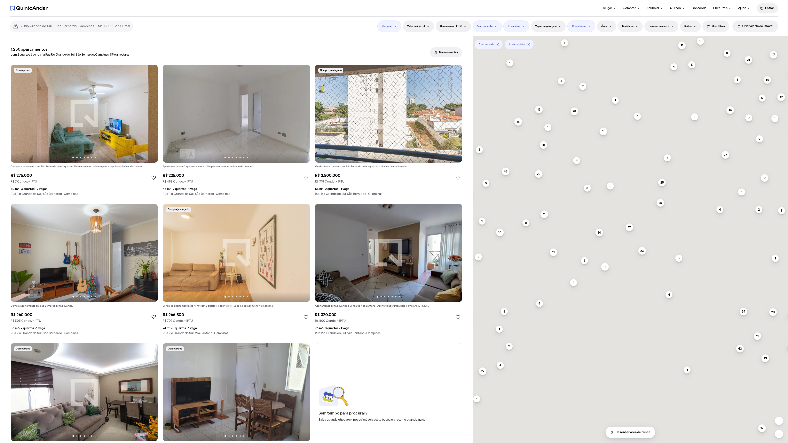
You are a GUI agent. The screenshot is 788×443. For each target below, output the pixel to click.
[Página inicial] (29, 8)
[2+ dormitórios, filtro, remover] (529, 44)
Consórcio (699, 8)
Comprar (629, 8)
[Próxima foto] (150, 114)
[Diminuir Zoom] (779, 434)
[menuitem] (610, 8)
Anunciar (652, 8)
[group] (84, 132)
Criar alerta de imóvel (757, 26)
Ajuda (742, 8)
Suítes (688, 26)
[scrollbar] (630, 42)
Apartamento (484, 26)
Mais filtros (718, 26)
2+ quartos (514, 26)
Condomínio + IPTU (451, 26)
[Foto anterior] (18, 114)
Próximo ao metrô (659, 26)
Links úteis (720, 8)
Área (604, 26)
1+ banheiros (579, 26)
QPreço (675, 8)
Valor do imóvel (416, 26)
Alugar (607, 8)
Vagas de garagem (546, 26)
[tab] (446, 52)
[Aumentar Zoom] (779, 421)
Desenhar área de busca (632, 432)
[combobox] (75, 26)
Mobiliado (627, 26)
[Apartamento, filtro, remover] (498, 44)
